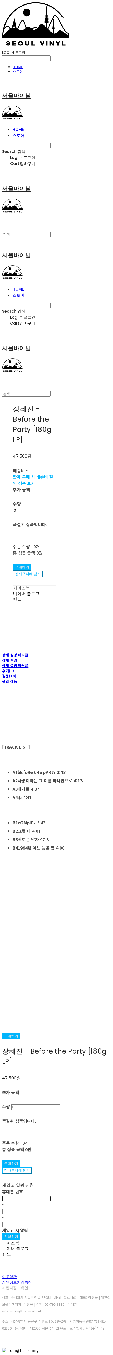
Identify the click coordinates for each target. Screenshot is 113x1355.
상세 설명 (9, 660)
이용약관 (9, 1276)
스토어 (18, 71)
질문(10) (9, 676)
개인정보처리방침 (17, 1282)
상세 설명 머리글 (15, 655)
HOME (18, 66)
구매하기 (11, 1035)
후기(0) (8, 670)
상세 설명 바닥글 (15, 665)
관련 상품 (9, 681)
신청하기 (11, 1236)
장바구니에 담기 (17, 1170)
